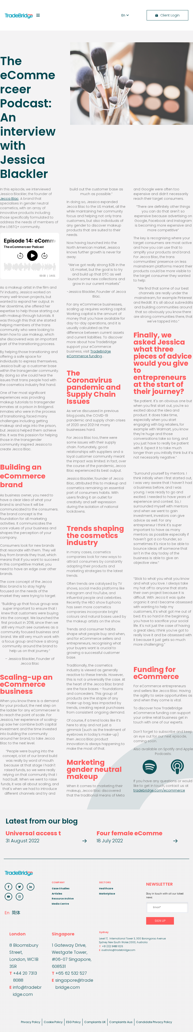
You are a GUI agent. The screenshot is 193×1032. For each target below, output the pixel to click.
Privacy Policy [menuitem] (30, 1022)
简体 (16, 913)
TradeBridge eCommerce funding (89, 353)
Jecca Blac (9, 198)
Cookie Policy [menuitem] (53, 1022)
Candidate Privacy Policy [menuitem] (154, 1022)
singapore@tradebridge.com (72, 983)
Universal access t (33, 833)
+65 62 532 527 (69, 973)
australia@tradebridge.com (117, 950)
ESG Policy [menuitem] (73, 1022)
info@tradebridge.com (25, 990)
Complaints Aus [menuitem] (121, 1022)
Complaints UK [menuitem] (95, 1022)
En (7, 913)
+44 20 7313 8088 (23, 976)
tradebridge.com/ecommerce (159, 790)
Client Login (170, 15)
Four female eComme (129, 833)
